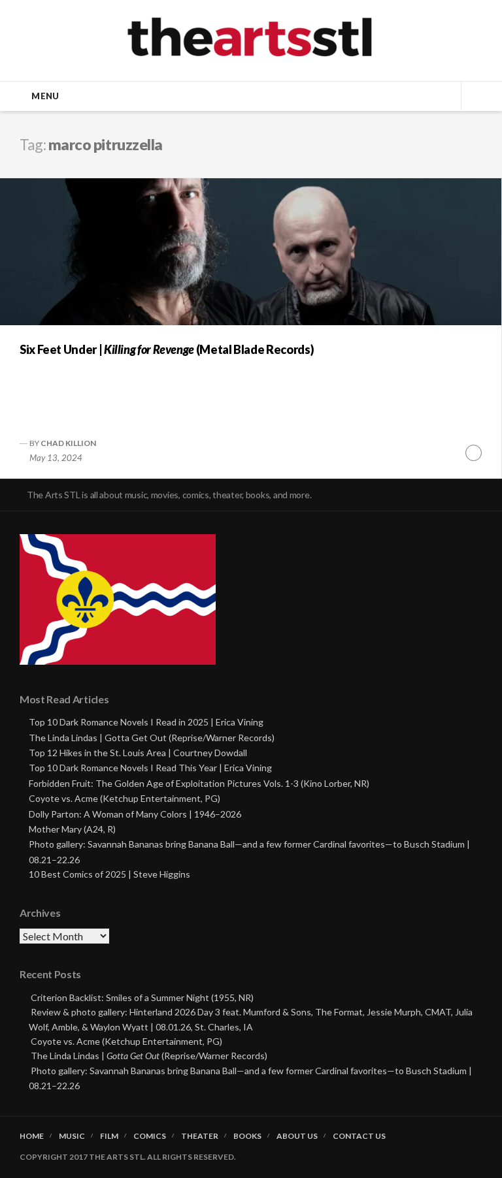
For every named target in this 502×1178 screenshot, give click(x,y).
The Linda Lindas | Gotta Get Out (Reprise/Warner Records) (152, 737)
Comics (149, 1136)
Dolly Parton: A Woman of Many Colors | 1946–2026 (135, 814)
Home (32, 1136)
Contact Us (359, 1136)
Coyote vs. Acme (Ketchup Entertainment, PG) (124, 798)
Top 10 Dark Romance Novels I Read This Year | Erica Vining (150, 767)
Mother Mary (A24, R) (72, 829)
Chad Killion (68, 443)
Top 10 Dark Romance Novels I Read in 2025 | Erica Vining (146, 721)
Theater (199, 1136)
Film (109, 1136)
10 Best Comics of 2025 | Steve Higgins (109, 874)
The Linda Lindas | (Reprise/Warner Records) (149, 1055)
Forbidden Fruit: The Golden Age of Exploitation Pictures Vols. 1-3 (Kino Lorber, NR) (199, 783)
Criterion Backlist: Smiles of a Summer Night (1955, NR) (142, 997)
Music (72, 1136)
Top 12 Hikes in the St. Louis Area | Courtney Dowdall (138, 752)
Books (247, 1136)
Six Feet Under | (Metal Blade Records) (167, 349)
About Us (297, 1136)
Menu (45, 96)
